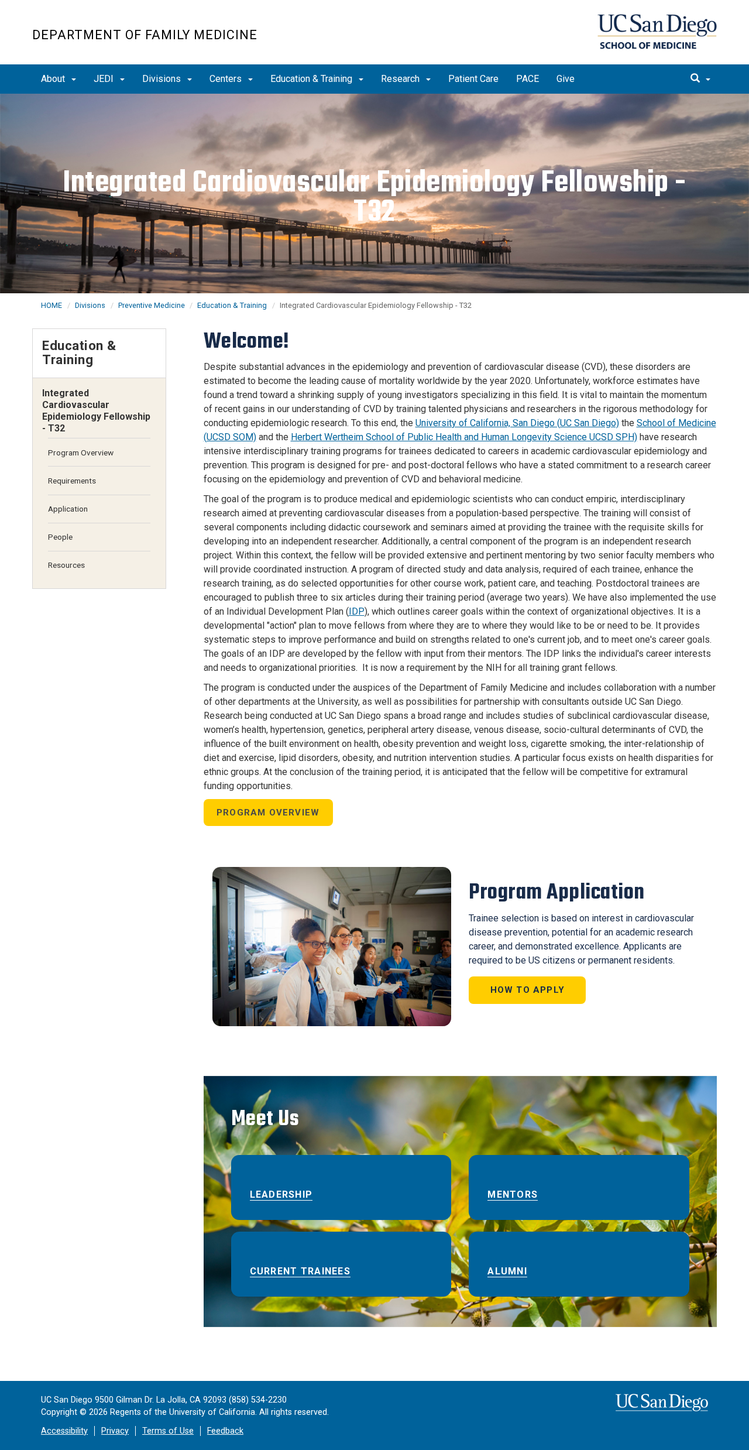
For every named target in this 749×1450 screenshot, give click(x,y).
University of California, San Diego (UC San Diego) (517, 423)
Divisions (162, 78)
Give (565, 78)
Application (68, 508)
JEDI (105, 78)
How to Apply (527, 990)
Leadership (281, 1194)
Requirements (72, 480)
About (54, 78)
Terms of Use (168, 1431)
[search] (700, 79)
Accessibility (64, 1431)
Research (401, 78)
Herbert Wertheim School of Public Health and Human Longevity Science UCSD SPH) (464, 437)
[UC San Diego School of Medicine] (657, 31)
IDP (357, 611)
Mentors (512, 1194)
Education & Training (312, 78)
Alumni (507, 1271)
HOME (51, 305)
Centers (226, 78)
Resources (66, 565)
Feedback (225, 1431)
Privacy (115, 1431)
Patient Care (473, 78)
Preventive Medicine (152, 305)
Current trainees (300, 1271)
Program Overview (268, 812)
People (60, 536)
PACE (527, 78)
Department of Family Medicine (144, 35)
